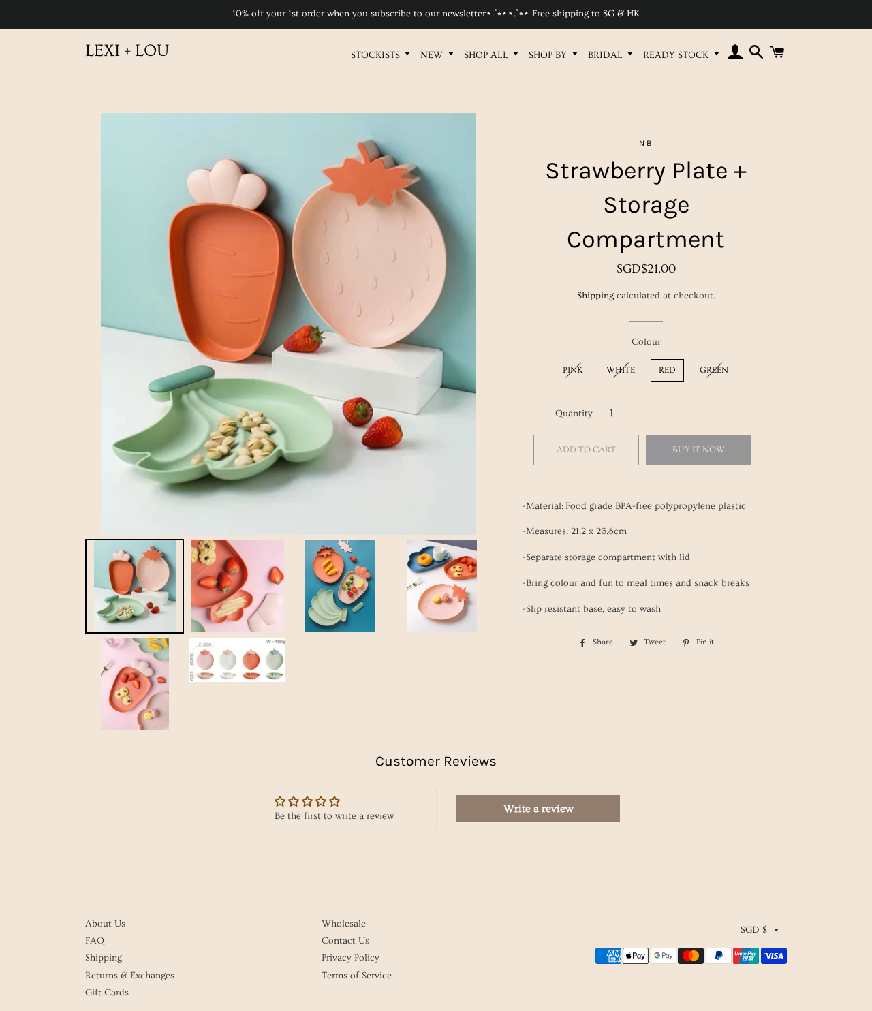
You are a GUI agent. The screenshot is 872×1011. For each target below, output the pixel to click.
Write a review (538, 809)
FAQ (94, 940)
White (620, 370)
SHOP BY (549, 55)
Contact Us (345, 940)
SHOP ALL (487, 55)
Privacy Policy (350, 957)
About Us (105, 923)
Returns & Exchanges (129, 975)
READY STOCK (677, 55)
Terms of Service (357, 975)
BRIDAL (606, 55)
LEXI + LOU (127, 51)
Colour (646, 342)
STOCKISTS (377, 55)
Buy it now (698, 449)
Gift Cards (107, 992)
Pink (572, 370)
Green (714, 370)
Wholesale (344, 923)
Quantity (574, 413)
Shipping (595, 295)
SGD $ (754, 929)
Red (667, 370)
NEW (433, 55)
